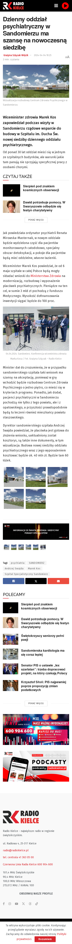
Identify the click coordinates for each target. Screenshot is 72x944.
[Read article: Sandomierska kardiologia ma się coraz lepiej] (10, 654)
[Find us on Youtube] (16, 904)
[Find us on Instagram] (9, 904)
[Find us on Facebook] (4, 904)
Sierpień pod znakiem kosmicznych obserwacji (41, 188)
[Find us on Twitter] (23, 904)
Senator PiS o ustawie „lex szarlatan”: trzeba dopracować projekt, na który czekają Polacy (44, 669)
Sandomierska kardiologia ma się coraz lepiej (43, 652)
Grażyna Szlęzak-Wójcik (15, 55)
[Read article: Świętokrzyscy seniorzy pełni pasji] (10, 639)
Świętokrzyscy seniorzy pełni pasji (42, 637)
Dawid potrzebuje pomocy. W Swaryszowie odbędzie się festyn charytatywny (44, 206)
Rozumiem (45, 939)
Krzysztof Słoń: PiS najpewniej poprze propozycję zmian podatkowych (43, 686)
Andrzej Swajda (14, 568)
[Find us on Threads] (30, 904)
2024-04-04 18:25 (42, 55)
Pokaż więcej (36, 220)
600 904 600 (45, 864)
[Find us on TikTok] (36, 904)
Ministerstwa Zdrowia (46, 276)
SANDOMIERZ (37, 563)
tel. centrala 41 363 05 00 (18, 857)
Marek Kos (34, 568)
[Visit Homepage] (14, 6)
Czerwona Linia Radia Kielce (20, 864)
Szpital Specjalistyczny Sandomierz (26, 574)
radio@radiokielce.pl (16, 850)
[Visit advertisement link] (36, 729)
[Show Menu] (56, 6)
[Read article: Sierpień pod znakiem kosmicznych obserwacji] (11, 190)
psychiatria (18, 563)
